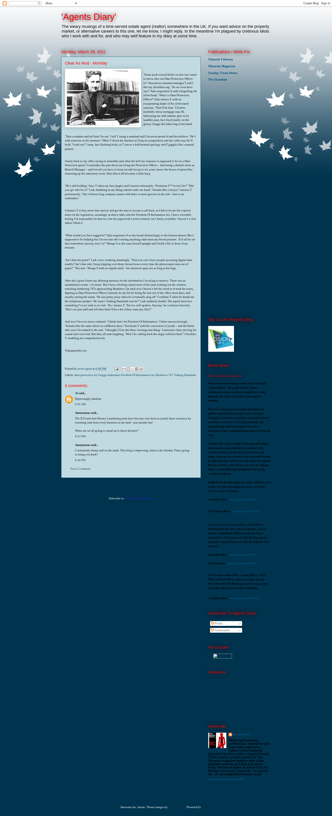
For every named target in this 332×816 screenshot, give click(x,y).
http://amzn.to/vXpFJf (245, 511)
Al (76, 393)
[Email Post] (116, 368)
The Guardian (217, 79)
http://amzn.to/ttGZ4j (242, 499)
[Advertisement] (230, 115)
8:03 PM (80, 436)
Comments (222, 630)
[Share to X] (132, 369)
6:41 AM (80, 404)
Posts (218, 623)
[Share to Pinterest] (141, 369)
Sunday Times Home (222, 73)
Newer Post (73, 484)
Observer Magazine (221, 66)
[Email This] (124, 369)
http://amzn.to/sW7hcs (241, 563)
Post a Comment (80, 468)
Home (131, 484)
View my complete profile (226, 779)
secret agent (241, 734)
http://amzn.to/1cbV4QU (244, 598)
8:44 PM (80, 460)
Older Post (189, 484)
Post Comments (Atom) (139, 498)
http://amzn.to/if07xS (242, 554)
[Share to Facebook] (137, 369)
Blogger (206, 807)
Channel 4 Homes (220, 59)
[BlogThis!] (128, 369)
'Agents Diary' (88, 17)
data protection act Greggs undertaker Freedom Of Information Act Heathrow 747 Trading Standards (135, 375)
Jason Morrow (176, 807)
